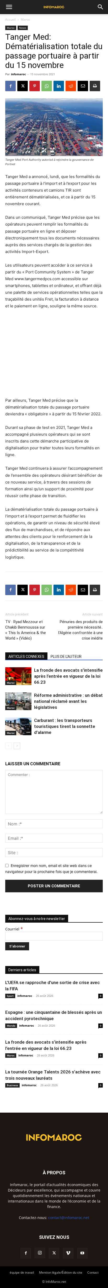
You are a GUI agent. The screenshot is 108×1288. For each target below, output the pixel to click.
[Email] (83, 86)
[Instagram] (40, 1253)
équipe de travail (22, 1272)
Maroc (25, 19)
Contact (93, 1272)
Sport (10, 996)
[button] (9, 7)
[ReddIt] (71, 86)
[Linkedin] (58, 86)
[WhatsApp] (46, 86)
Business (12, 1085)
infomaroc (18, 74)
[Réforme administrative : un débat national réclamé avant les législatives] (18, 701)
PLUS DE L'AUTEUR (66, 656)
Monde (11, 1025)
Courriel (14, 929)
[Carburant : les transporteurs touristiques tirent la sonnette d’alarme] (18, 726)
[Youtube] (82, 1253)
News (22, 28)
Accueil (10, 19)
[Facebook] (10, 86)
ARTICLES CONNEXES (26, 656)
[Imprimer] (95, 86)
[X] (22, 86)
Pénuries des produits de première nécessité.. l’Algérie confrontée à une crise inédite (80, 630)
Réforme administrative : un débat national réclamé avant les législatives (68, 701)
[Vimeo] (68, 1253)
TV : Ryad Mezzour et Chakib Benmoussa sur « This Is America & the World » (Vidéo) (25, 630)
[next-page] (17, 746)
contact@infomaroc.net (68, 1217)
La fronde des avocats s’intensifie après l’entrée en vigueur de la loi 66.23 (68, 676)
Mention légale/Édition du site (60, 1272)
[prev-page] (8, 746)
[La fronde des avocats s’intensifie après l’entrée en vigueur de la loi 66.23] (18, 676)
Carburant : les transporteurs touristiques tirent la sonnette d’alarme (64, 726)
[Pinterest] (34, 86)
